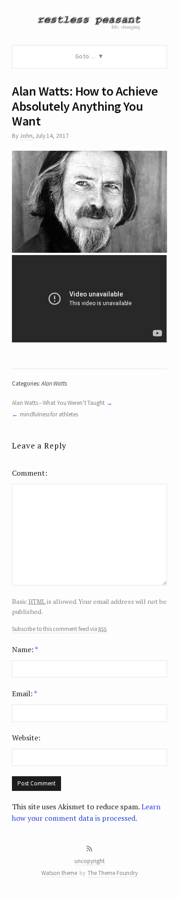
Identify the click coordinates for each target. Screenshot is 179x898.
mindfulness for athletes (49, 414)
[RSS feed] (89, 849)
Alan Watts (54, 383)
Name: (25, 649)
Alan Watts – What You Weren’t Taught (58, 403)
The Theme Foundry (113, 873)
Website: (26, 738)
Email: (24, 693)
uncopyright (89, 861)
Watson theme (59, 873)
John (26, 136)
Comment (28, 473)
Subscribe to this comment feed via (59, 629)
